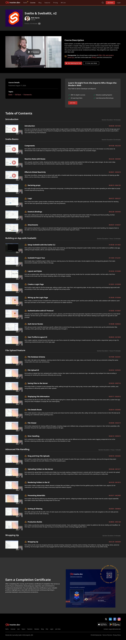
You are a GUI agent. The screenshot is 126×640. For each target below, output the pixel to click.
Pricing (55, 3)
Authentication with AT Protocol (40, 311)
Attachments (33, 225)
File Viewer (32, 423)
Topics (23, 629)
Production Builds (35, 522)
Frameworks (28, 95)
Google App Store (115, 624)
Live (18, 629)
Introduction (30, 126)
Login (119, 3)
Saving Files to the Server (38, 383)
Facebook (114, 619)
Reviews (36, 629)
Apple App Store (102, 624)
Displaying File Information (39, 396)
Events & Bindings (35, 212)
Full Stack (18, 95)
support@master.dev (115, 629)
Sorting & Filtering (35, 509)
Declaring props (34, 185)
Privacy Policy (117, 635)
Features (47, 3)
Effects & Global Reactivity (35, 172)
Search (103, 3)
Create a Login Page (36, 284)
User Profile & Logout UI (37, 337)
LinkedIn (110, 619)
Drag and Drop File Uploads (39, 456)
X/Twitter (105, 619)
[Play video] (33, 52)
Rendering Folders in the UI (38, 482)
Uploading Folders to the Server (40, 469)
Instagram (119, 619)
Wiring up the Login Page (38, 297)
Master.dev (12, 2)
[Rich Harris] (27, 19)
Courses (32, 3)
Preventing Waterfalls (36, 495)
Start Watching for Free (74, 63)
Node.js (94, 57)
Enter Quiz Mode (92, 63)
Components (30, 146)
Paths (25, 3)
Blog (39, 3)
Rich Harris (35, 18)
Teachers (29, 629)
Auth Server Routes (35, 324)
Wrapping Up (33, 542)
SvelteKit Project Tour (36, 258)
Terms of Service (107, 635)
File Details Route (35, 410)
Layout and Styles (35, 271)
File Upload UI (33, 370)
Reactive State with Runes (35, 159)
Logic (30, 198)
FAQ (47, 629)
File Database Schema (36, 357)
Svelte (10, 95)
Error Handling (33, 436)
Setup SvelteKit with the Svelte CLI (41, 245)
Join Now (110, 2)
